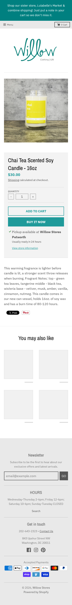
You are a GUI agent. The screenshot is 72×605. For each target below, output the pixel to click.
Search (36, 511)
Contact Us (46, 531)
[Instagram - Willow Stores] (36, 550)
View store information (25, 248)
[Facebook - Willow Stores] (28, 550)
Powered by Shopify (36, 592)
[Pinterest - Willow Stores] (43, 550)
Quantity (13, 191)
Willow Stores (41, 587)
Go (64, 476)
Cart (64, 24)
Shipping (13, 180)
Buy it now (36, 222)
